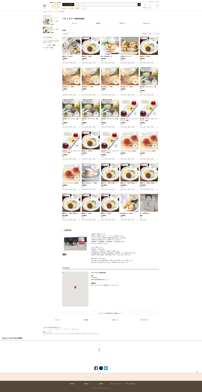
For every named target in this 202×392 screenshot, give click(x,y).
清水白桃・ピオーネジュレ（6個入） (70, 119)
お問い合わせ (146, 23)
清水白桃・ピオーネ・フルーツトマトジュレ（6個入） (149, 119)
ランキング (84, 8)
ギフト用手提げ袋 (144, 213)
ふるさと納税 (70, 8)
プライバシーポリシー (115, 383)
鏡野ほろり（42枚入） (87, 151)
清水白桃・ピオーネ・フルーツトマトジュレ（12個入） (110, 151)
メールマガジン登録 (51, 45)
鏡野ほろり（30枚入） (87, 56)
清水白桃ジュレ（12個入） (127, 86)
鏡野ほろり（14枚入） (87, 213)
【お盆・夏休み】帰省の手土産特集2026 (73, 333)
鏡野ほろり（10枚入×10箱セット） (110, 183)
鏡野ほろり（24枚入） (67, 56)
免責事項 (101, 383)
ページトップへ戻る (197, 371)
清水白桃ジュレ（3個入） (68, 86)
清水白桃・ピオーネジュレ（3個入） (148, 87)
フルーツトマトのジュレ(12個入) (70, 183)
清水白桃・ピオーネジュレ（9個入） (90, 119)
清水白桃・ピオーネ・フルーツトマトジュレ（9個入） (71, 151)
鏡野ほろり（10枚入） (106, 213)
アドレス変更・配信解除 (48, 47)
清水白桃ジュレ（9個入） (107, 86)
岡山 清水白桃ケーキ (106, 56)
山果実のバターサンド (126, 56)
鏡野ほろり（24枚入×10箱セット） (148, 183)
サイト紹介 (157, 1)
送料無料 (78, 8)
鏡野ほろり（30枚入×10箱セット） (71, 213)
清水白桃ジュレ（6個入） (88, 86)
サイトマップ (142, 1)
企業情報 (72, 383)
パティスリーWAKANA (59, 11)
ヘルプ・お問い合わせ (150, 1)
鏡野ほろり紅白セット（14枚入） (90, 183)
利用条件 (86, 383)
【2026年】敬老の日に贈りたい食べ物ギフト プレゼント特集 (54, 333)
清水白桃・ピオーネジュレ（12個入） (109, 119)
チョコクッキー (50, 329)
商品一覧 (74, 23)
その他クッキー (67, 329)
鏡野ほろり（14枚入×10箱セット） (129, 183)
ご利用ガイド (122, 23)
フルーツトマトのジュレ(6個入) (128, 151)
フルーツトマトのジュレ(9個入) (148, 151)
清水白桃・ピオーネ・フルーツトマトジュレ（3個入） (129, 119)
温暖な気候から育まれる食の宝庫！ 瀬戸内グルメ (90, 333)
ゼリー (44, 329)
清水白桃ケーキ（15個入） (127, 213)
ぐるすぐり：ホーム (47, 11)
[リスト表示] (158, 34)
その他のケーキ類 (75, 329)
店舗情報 (98, 23)
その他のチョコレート (59, 329)
